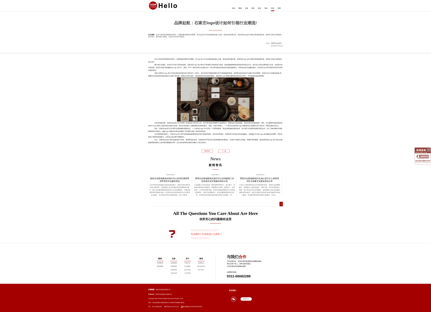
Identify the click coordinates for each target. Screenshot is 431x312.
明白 (266, 8)
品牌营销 (174, 270)
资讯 (272, 8)
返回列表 (207, 151)
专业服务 (187, 266)
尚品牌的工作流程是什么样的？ (206, 234)
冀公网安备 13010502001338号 (192, 306)
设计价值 (187, 270)
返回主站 (246, 299)
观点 (259, 8)
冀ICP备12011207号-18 (171, 306)
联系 (279, 8)
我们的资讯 (201, 266)
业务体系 (174, 273)
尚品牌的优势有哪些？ (201, 238)
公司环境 (187, 273)
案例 (240, 8)
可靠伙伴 (187, 263)
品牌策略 (174, 263)
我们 (253, 8)
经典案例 (160, 263)
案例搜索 (160, 266)
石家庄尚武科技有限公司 (163, 289)
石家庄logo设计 (276, 43)
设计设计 (201, 270)
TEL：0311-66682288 (155, 306)
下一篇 (224, 151)
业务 (246, 8)
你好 (233, 8)
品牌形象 (174, 266)
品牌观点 (201, 263)
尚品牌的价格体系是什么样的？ (205, 230)
